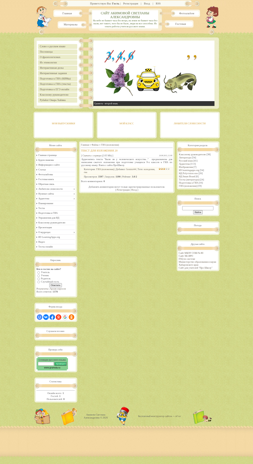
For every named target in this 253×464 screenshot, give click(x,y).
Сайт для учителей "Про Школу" (195, 267)
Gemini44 (131, 169)
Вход (147, 3)
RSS (158, 3)
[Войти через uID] (39, 317)
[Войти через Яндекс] (58, 317)
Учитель (45, 272)
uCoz (178, 416)
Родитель (46, 278)
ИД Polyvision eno (188, 173)
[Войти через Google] (65, 317)
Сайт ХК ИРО (186, 256)
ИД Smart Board (187, 176)
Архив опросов (58, 288)
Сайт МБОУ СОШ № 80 (191, 253)
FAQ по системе (187, 258)
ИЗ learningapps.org (189, 170)
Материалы (70, 24)
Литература (185, 157)
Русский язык (186, 160)
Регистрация (130, 3)
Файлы (95, 144)
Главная (67, 13)
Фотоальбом (186, 13)
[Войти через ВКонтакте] (46, 317)
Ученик (45, 275)
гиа (85, 172)
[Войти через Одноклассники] (71, 317)
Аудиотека (184, 163)
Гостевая (180, 23)
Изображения (186, 167)
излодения (149, 169)
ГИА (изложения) (110, 144)
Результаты (42, 288)
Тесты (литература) (189, 179)
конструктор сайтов (161, 416)
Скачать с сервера (92, 155)
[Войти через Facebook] (52, 317)
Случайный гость (50, 281)
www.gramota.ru (52, 367)
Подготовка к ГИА (188, 182)
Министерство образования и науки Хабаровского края (197, 263)
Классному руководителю (192, 154)
